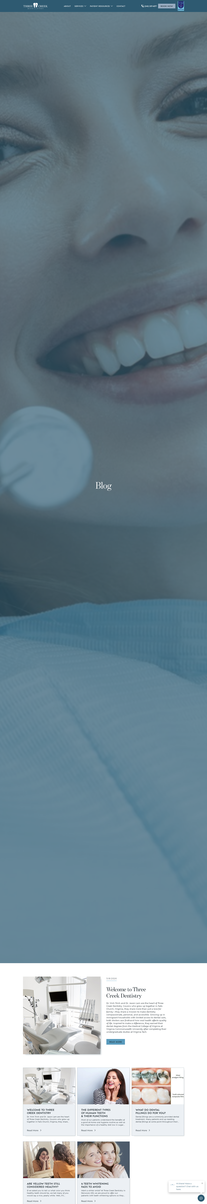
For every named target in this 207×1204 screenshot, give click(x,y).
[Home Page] (35, 6)
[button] (80, 6)
